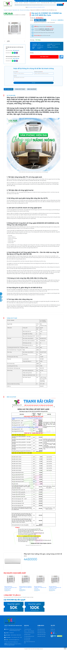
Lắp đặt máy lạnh (27, 634)
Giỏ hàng (61, 4)
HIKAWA (39, 44)
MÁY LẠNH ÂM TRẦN (56, 44)
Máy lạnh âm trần (16, 10)
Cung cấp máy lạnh (27, 629)
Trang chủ (6, 10)
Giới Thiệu (16, 2)
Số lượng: (32, 52)
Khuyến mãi (53, 629)
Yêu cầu (15, 75)
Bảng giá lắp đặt (31, 89)
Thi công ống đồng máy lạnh (29, 636)
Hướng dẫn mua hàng (41, 636)
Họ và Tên (15, 71)
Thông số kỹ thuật (20, 89)
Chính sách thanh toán (41, 634)
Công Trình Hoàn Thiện (45, 2)
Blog (51, 2)
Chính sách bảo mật (41, 629)
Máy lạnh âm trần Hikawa (25, 10)
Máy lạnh (20, 2)
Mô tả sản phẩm (8, 89)
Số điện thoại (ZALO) (38, 71)
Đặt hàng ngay (44, 56)
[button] (8, 41)
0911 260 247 (16, 50)
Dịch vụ (38, 2)
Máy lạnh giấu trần (31, 7)
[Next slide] (24, 41)
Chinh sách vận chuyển (41, 632)
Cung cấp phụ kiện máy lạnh (29, 632)
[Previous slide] (4, 41)
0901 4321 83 (16, 58)
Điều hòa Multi (42, 7)
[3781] (61, 57)
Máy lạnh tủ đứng (37, 7)
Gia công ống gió (27, 638)
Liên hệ (54, 2)
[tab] (8, 89)
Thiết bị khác (26, 2)
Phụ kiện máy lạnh (32, 2)
